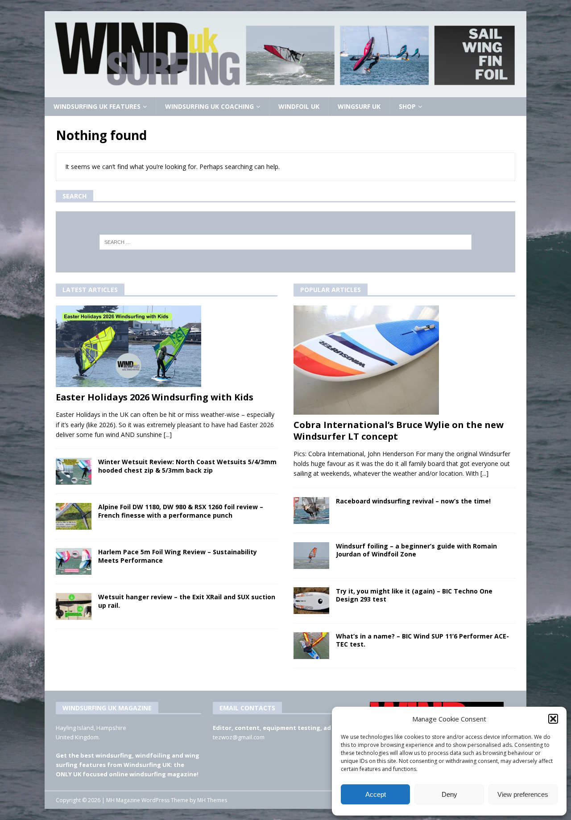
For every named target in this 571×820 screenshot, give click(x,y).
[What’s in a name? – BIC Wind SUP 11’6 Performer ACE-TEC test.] (311, 645)
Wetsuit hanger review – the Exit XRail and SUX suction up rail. (186, 601)
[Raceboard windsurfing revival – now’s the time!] (311, 510)
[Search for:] (285, 242)
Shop (407, 106)
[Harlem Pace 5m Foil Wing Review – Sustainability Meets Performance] (73, 561)
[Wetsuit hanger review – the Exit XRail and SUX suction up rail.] (73, 606)
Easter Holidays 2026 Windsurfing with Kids (154, 397)
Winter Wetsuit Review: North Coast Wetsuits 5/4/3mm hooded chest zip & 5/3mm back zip (187, 465)
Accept (375, 794)
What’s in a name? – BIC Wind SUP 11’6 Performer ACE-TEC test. (422, 640)
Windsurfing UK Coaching (209, 106)
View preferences (522, 794)
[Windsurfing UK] (285, 92)
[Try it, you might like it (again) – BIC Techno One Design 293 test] (311, 600)
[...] (168, 434)
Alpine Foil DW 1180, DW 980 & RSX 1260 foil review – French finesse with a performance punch (180, 511)
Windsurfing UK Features (97, 106)
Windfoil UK (298, 106)
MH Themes (212, 800)
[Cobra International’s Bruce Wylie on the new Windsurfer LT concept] (404, 360)
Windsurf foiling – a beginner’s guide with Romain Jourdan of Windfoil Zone (416, 550)
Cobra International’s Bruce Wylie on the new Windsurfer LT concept (399, 430)
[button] (553, 718)
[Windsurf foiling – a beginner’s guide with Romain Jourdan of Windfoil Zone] (311, 555)
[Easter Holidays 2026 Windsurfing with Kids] (166, 346)
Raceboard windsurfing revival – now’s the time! (413, 501)
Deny (449, 794)
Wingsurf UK (359, 106)
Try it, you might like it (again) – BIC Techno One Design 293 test (414, 595)
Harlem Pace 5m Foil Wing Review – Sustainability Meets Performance (177, 556)
